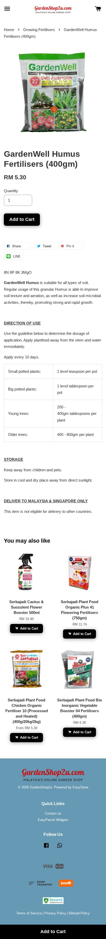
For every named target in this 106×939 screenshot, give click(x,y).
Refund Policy (79, 913)
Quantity (11, 191)
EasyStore (80, 787)
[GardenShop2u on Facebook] (46, 848)
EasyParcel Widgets (53, 820)
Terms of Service (29, 913)
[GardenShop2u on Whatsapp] (59, 848)
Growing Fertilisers (39, 29)
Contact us (53, 813)
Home (9, 29)
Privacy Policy (55, 913)
